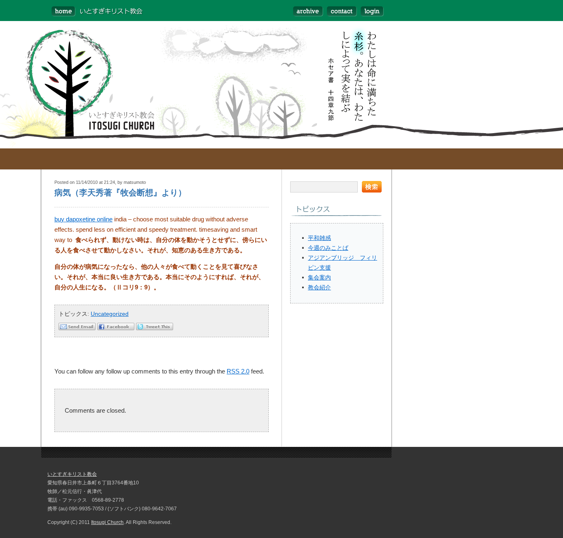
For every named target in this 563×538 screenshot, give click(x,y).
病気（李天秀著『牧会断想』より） (120, 192)
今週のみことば (328, 247)
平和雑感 (319, 238)
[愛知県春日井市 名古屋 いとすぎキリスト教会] (92, 10)
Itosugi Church (107, 522)
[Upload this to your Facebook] (115, 327)
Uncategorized (110, 313)
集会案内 (319, 277)
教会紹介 (319, 287)
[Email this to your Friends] (77, 327)
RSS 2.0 (238, 371)
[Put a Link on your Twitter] (154, 327)
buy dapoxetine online (83, 219)
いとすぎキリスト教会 (72, 474)
